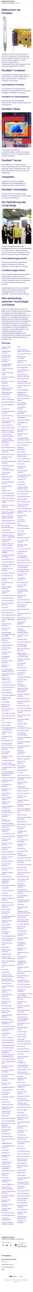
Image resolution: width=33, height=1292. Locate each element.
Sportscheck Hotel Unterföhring (23, 880)
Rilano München (7, 690)
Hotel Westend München (6, 1181)
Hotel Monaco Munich (24, 1107)
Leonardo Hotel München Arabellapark (9, 764)
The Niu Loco (6, 397)
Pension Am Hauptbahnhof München (21, 944)
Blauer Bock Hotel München (23, 1118)
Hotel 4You (20, 1054)
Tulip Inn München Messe (7, 369)
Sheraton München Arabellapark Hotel (8, 1055)
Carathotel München (8, 1087)
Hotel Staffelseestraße (22, 525)
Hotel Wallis (5, 1150)
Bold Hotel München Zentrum (8, 483)
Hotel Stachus (6, 725)
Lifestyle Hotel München (22, 832)
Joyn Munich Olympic (8, 496)
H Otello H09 (21, 484)
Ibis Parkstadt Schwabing (21, 357)
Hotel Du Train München (6, 1002)
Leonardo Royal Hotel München (8, 462)
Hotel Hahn (5, 1178)
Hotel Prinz (20, 1146)
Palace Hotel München (6, 1201)
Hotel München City (23, 502)
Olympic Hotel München (21, 949)
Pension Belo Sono (23, 775)
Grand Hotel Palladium (8, 885)
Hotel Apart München (24, 1196)
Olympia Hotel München (21, 845)
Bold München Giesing (24, 865)
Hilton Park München (8, 454)
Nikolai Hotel (21, 1173)
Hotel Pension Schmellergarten (22, 734)
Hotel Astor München (8, 1097)
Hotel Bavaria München (21, 467)
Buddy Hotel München (9, 854)
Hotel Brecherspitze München (23, 660)
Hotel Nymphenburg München (8, 1146)
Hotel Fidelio (5, 999)
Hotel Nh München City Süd (7, 579)
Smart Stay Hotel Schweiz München (23, 920)
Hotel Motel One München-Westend (8, 980)
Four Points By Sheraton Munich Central (22, 591)
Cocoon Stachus (7, 723)
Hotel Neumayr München (22, 361)
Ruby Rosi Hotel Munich (22, 434)
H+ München (5, 972)
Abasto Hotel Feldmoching (6, 679)
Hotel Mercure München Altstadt (7, 1188)
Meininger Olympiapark (21, 448)
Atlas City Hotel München (6, 921)
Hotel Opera (5, 947)
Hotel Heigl (5, 970)
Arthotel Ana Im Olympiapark (7, 1167)
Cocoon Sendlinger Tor (8, 405)
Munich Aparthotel (7, 1104)
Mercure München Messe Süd (23, 976)
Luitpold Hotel (21, 1170)
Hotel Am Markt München (6, 653)
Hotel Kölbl (5, 888)
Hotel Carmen (6, 1102)
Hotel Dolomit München (6, 639)
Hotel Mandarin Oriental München (22, 557)
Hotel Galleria (21, 452)
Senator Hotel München (21, 596)
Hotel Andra (21, 482)
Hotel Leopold (21, 1037)
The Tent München (8, 601)
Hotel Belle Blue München (22, 552)
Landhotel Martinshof (24, 677)
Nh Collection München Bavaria (7, 526)
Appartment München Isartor (24, 614)
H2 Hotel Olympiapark (8, 1121)
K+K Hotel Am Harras (23, 984)
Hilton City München (8, 498)
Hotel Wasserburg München (7, 781)
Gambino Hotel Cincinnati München (23, 1104)
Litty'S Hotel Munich (23, 1154)
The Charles (5, 702)
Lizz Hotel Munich (7, 548)
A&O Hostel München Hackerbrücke (8, 422)
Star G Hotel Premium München (8, 1192)
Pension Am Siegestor (24, 602)
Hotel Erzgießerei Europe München (22, 1066)
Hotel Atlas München (23, 560)
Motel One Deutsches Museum (8, 378)
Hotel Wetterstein (7, 1019)
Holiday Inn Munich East (23, 953)
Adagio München (7, 1143)
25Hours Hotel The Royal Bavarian (23, 455)
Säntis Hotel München (24, 442)
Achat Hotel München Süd (8, 1062)
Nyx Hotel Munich (7, 1136)
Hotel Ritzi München (8, 760)
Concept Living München (22, 516)
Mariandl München (7, 741)
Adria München (22, 822)
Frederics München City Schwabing (8, 939)
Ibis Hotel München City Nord (8, 1075)
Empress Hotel (21, 815)
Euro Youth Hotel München (22, 541)
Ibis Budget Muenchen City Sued (24, 778)
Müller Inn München (23, 759)
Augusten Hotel (22, 639)
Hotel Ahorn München (24, 563)
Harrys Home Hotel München (23, 805)
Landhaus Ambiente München (23, 695)
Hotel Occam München (21, 828)
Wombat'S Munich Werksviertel (23, 916)
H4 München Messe (8, 687)
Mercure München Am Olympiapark (24, 416)
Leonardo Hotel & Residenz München (8, 670)
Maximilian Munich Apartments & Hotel (23, 439)
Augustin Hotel (22, 867)
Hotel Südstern (22, 1163)
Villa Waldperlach (22, 770)
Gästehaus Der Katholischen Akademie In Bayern (23, 394)
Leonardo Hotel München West (22, 645)
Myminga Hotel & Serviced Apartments (24, 912)
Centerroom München (24, 354)
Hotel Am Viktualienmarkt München (22, 1078)
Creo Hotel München (23, 459)
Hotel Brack (5, 1153)
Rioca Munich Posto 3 (8, 447)
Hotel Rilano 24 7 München (22, 1131)
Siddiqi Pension (6, 954)
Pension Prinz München (21, 534)
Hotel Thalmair (6, 909)
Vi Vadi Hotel (5, 643)
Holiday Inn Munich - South (23, 968)
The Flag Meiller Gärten (7, 487)
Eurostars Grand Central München (7, 744)
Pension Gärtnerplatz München (24, 742)
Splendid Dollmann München (23, 801)
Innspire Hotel (6, 490)
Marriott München (7, 425)
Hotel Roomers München (6, 991)
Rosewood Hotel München (7, 757)
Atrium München (22, 427)
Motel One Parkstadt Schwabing (8, 556)
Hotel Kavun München (24, 491)
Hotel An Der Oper (7, 902)
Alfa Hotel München (23, 793)
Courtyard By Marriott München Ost (8, 917)
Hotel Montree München (6, 624)
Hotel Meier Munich (23, 1193)
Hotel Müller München (8, 713)
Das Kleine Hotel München (7, 661)
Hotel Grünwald (22, 1203)
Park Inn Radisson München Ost (22, 1199)
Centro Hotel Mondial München (8, 962)
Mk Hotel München (7, 861)
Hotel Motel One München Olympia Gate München (22, 1018)
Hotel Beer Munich (23, 1191)
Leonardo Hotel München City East (8, 975)
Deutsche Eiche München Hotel (22, 1160)
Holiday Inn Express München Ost (8, 1108)
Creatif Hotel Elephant (6, 592)
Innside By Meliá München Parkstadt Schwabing (8, 440)
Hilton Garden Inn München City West (23, 375)
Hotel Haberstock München (7, 995)
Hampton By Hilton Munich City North (7, 517)
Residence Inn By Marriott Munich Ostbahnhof (22, 690)
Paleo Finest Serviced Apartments (24, 972)
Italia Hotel (20, 1112)
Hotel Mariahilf (21, 931)
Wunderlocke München (6, 360)
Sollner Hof (5, 386)
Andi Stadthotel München (22, 471)
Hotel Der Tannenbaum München (21, 752)
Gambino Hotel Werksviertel (6, 356)
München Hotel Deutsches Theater (23, 1099)
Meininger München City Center (23, 1142)
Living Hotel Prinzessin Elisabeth (8, 469)
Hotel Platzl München (8, 1171)
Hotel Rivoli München (8, 1215)
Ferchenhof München (24, 987)
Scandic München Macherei (7, 569)
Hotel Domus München (21, 674)
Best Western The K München (23, 1024)
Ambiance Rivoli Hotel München (24, 512)
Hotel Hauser (21, 1149)
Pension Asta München (21, 762)
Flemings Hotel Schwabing (22, 412)
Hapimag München (7, 645)
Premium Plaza (22, 1032)
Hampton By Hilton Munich (7, 873)
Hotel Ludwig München (6, 1011)
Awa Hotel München (8, 509)
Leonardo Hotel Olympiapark (7, 1051)
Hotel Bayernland (22, 367)
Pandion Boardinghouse (22, 854)
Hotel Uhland (21, 1175)
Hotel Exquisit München (6, 830)
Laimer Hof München (24, 508)
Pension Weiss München (21, 957)
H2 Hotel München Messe (7, 373)
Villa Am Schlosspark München (23, 702)
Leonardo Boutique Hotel (8, 987)
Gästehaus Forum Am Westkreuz (24, 861)
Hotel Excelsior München (6, 865)
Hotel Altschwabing (23, 528)
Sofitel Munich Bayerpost (6, 794)
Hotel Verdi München (23, 496)
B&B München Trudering (6, 950)
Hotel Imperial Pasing (23, 626)
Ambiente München (23, 1096)
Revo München (6, 983)
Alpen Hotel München (8, 521)
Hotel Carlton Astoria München (23, 873)
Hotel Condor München (6, 629)
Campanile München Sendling (8, 551)
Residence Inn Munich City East (8, 1079)
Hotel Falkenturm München (22, 430)
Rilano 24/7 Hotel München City (23, 1138)
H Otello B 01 (21, 479)
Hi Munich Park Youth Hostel (24, 386)
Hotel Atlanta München (6, 1034)
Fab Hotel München (8, 559)
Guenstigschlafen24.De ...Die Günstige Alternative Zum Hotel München (24, 996)
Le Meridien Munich (8, 1048)
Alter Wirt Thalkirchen (8, 402)
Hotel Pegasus (21, 670)
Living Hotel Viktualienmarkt (6, 1219)
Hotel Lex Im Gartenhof (21, 990)
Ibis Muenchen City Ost (23, 610)
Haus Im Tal (5, 409)
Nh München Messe (8, 1213)
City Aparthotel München (6, 785)
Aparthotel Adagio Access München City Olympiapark (8, 825)
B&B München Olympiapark (6, 705)
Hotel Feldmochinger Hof (23, 1123)
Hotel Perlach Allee (23, 706)
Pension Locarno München (7, 844)
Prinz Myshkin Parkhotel (6, 753)
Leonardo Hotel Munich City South (7, 435)
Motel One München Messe (23, 399)
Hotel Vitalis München (8, 595)
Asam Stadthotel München (22, 1057)
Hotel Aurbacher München (22, 783)
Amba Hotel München (8, 1059)
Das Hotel (5, 607)
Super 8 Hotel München (6, 802)
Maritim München (7, 692)
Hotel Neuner (21, 1135)
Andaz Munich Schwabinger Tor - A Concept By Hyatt (23, 655)
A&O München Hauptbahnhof (21, 403)
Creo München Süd (8, 834)
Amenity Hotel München (21, 934)
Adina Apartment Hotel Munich (7, 393)
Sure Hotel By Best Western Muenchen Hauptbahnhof (8, 773)
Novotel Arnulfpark (8, 1040)
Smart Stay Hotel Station (22, 908)
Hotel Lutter (21, 1082)
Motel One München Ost (8, 966)
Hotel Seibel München (8, 685)
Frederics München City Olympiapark (23, 566)
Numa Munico (21, 848)
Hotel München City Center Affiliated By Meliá (8, 619)
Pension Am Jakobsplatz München (24, 727)
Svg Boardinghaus (23, 390)
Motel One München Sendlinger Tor (8, 565)
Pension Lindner (22, 870)
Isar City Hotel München (6, 1130)
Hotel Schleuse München (6, 928)
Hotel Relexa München (21, 623)
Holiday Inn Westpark (8, 1045)
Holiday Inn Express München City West (8, 431)
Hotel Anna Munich (23, 1049)
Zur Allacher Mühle (23, 730)
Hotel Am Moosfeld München (8, 906)
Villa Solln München (23, 1051)
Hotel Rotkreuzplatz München (23, 747)
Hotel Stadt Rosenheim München (24, 1040)
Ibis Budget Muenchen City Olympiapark (9, 728)
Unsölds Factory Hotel (7, 733)
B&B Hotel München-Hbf (8, 719)
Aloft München (6, 682)
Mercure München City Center (7, 710)
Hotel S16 (5, 893)
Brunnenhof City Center (7, 737)
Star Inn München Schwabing (22, 840)
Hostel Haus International (21, 520)
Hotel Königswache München (23, 371)
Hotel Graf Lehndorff (24, 756)
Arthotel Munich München (22, 1127)
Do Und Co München (23, 549)
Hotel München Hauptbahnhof (22, 1217)
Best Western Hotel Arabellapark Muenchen (8, 881)
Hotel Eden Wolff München (7, 1016)
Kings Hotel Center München (23, 720)
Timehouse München (8, 1026)
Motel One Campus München (8, 748)
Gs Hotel (20, 773)
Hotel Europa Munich (23, 461)
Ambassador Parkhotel (21, 1187)
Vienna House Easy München (8, 506)
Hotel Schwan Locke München (23, 716)
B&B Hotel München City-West (23, 1011)
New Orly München (8, 852)
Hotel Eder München (8, 573)
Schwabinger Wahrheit (6, 657)
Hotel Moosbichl (22, 499)
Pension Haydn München (6, 1209)
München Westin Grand (22, 1028)
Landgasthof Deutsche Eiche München (22, 962)
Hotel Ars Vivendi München (7, 858)
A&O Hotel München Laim (8, 1140)
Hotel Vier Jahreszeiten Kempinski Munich (22, 630)
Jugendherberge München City (7, 365)
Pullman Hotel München (6, 1084)
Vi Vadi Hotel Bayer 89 (24, 708)
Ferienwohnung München (22, 1206)
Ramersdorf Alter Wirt (24, 858)
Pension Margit (22, 1110)
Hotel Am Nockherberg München (21, 885)
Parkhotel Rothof (7, 477)
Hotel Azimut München (21, 408)
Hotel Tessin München (9, 615)
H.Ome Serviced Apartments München (24, 350)
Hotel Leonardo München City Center (24, 1073)
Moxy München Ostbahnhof (6, 540)
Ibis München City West (7, 583)
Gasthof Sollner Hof (23, 600)
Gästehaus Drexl (22, 851)
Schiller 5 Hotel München (22, 797)
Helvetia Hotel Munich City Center (24, 818)
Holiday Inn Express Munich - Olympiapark (8, 536)
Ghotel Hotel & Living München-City (23, 618)
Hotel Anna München (8, 1008)
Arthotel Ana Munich (23, 538)
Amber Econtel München (6, 840)
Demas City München (24, 642)
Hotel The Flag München (22, 680)
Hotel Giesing (6, 530)
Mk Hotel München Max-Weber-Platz (23, 570)
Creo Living (20, 1089)
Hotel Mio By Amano (8, 466)
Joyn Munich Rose (23, 379)
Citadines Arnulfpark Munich (8, 502)
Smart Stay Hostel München (7, 1067)
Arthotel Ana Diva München (7, 869)
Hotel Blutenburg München (22, 896)
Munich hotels (8, 1)
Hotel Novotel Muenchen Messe (7, 811)
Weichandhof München (6, 1156)
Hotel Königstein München (7, 587)
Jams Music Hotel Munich (22, 636)
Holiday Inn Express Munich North (8, 1023)
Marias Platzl (6, 479)
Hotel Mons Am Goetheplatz (22, 606)
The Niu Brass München (6, 473)
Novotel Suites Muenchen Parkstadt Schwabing (8, 634)
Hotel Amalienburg (23, 445)
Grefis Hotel (5, 418)
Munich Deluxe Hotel (8, 428)
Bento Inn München (8, 399)
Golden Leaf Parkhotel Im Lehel (23, 787)
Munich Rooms (6, 1134)
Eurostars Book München (22, 1093)
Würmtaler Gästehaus (8, 695)
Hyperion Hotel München (6, 348)
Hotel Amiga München (8, 936)
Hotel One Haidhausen (24, 1044)
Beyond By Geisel (7, 613)
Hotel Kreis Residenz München (8, 1196)
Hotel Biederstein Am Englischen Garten (24, 901)
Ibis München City (7, 576)
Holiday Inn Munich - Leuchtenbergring (23, 1183)
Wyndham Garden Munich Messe (7, 389)
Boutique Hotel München (22, 1213)
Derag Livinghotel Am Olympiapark (24, 1086)
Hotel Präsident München (6, 798)
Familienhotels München (21, 1221)
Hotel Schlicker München (6, 649)
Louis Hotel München (8, 836)
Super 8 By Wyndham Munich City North (8, 513)
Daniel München (22, 1014)
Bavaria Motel (6, 925)
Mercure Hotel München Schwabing (8, 957)
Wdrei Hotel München (8, 778)
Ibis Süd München (22, 494)
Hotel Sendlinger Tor (8, 1184)
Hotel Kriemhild (22, 668)
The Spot (5, 1159)
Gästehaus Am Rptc (23, 699)
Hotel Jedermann (22, 582)
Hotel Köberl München (24, 824)
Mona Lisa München (23, 1156)
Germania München (23, 1151)
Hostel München (22, 1210)
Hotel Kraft (20, 464)
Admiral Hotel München (21, 927)
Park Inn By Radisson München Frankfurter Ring (24, 810)
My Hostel (20, 904)
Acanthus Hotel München (22, 575)
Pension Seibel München (22, 586)
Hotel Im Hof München (6, 666)
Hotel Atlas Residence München (24, 738)
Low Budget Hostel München (8, 1030)
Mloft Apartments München (7, 1205)
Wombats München (8, 1043)
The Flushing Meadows (6, 1093)
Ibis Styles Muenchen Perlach (24, 711)
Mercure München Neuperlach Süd (23, 505)
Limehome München (8, 562)
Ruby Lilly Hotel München (6, 848)
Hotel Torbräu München (21, 664)
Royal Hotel (5, 1116)
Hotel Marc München (8, 533)
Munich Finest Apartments (21, 766)
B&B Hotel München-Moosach (24, 649)
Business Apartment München (23, 1178)
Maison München (22, 1115)
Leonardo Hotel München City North (23, 981)
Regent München (22, 791)
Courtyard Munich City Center (9, 768)
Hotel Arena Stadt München (7, 604)
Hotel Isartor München (6, 1174)
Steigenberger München (6, 352)
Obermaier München (23, 420)
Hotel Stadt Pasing (7, 598)
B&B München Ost (23, 877)
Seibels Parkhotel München (22, 836)
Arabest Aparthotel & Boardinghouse (24, 476)
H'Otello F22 (21, 1046)
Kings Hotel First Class (24, 365)
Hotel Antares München (6, 913)
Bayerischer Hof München (7, 790)
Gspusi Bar (20, 531)
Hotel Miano (5, 445)
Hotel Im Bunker (7, 1006)
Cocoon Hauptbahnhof (6, 820)
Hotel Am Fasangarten (21, 1062)
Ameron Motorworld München (8, 899)
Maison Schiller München (6, 698)
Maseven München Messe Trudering (8, 545)
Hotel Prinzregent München (23, 939)
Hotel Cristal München (8, 523)
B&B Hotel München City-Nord (8, 451)
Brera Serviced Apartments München (24, 382)
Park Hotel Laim (7, 896)
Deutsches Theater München (8, 382)
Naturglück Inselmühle (8, 1118)
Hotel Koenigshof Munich (22, 1166)
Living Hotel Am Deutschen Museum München (23, 891)
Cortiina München (7, 1090)
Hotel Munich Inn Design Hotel (7, 1163)
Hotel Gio (5, 1099)
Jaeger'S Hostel (22, 724)
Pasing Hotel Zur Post (24, 1069)
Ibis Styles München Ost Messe (8, 1071)
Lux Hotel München (23, 924)
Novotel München (7, 416)
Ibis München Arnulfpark (6, 932)
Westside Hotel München (22, 545)
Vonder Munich (6, 877)
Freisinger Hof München (6, 815)
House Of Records (7, 1037)
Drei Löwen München (8, 716)
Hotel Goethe (21, 1034)
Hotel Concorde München (7, 458)
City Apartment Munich (22, 1002)
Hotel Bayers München (21, 579)
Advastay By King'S (8, 493)
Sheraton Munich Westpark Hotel (22, 488)
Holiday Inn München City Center (8, 674)
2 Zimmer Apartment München (23, 1007)
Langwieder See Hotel (22, 423)
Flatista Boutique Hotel (7, 944)
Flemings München (7, 890)
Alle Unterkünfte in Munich (9, 1259)
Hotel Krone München (8, 610)
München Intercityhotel (21, 685)
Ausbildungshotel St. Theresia (8, 412)
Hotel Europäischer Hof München (8, 807)
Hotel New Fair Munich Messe (6, 1112)
